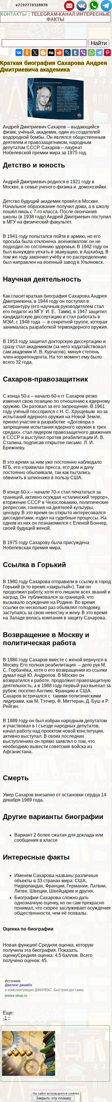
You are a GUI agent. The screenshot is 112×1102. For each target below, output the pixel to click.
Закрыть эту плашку (53, 1098)
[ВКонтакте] (19, 52)
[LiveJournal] (67, 52)
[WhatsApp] (91, 52)
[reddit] (59, 52)
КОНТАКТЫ (14, 14)
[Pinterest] (107, 52)
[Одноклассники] (27, 52)
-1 (5, 1018)
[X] (35, 52)
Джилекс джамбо (18, 985)
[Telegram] (99, 52)
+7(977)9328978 (32, 5)
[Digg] (51, 52)
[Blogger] (43, 52)
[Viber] (83, 52)
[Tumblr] (75, 52)
